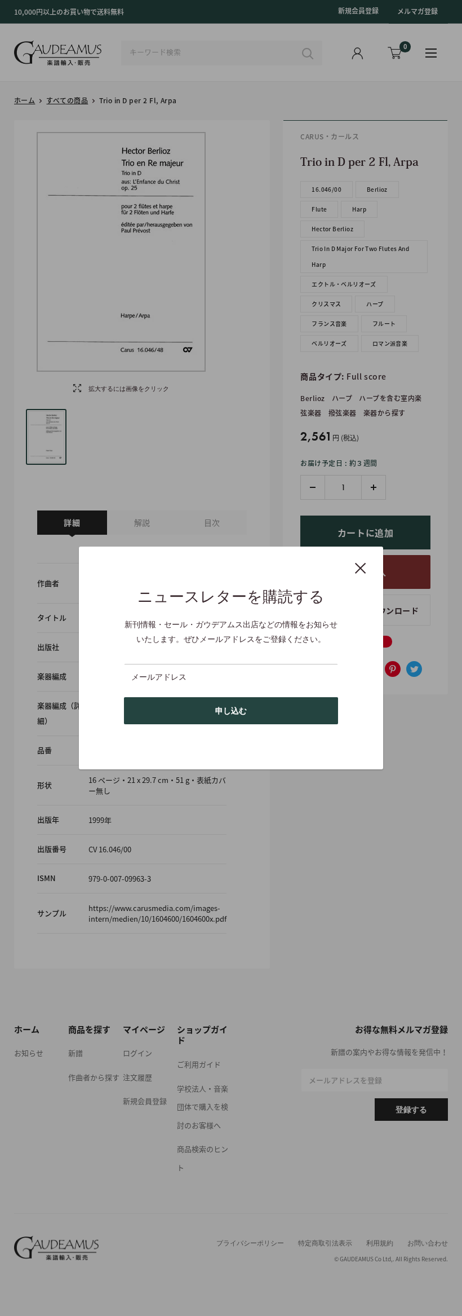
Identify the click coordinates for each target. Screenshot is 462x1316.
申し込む (231, 710)
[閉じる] (360, 567)
